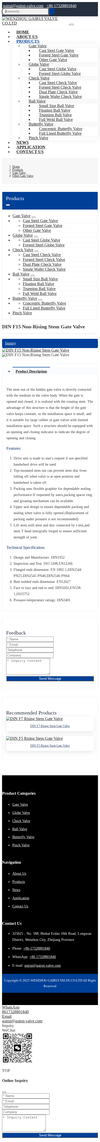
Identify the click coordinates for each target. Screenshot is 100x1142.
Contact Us (30, 151)
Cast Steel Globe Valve (41, 240)
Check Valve (23, 250)
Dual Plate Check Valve (42, 264)
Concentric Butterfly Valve (44, 303)
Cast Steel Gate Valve (40, 220)
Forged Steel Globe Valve (60, 73)
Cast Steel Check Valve (42, 254)
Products (27, 41)
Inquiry (10, 343)
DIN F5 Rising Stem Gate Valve (50, 745)
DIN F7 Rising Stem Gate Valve (50, 726)
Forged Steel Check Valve (44, 259)
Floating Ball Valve (38, 284)
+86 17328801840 (61, 6)
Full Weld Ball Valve (40, 293)
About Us (19, 873)
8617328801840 (15, 1012)
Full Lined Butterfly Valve (60, 133)
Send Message (50, 678)
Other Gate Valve (37, 230)
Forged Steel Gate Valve (42, 225)
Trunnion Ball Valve (39, 288)
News (16, 890)
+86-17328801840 (36, 948)
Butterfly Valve (25, 298)
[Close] (4, 1092)
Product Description (31, 371)
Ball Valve (21, 274)
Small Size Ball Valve (40, 279)
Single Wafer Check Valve (60, 96)
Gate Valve (22, 216)
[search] (52, 11)
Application (20, 898)
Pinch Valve (38, 138)
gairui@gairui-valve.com (23, 6)
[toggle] (72, 24)
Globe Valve (23, 235)
